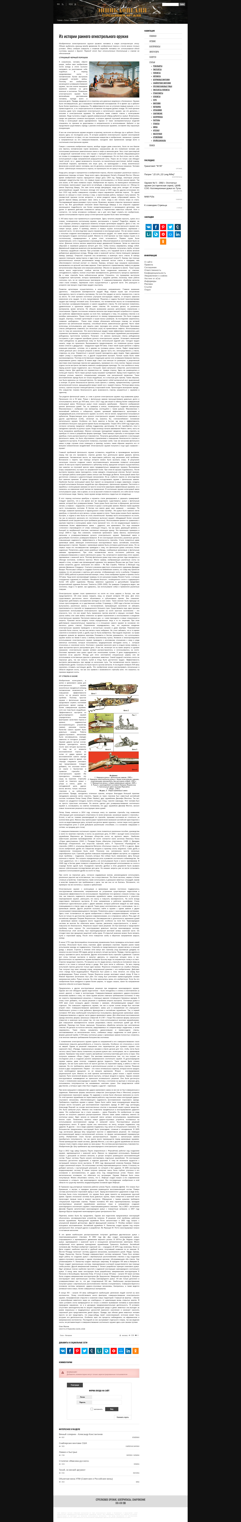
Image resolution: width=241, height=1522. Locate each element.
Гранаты (156, 123)
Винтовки (157, 103)
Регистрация (75, 1385)
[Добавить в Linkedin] (128, 1351)
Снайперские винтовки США (73, 1443)
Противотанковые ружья (162, 86)
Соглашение (150, 267)
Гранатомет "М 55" (153, 166)
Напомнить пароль (123, 1417)
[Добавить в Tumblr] (92, 1351)
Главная (152, 36)
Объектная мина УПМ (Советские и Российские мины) (86, 1479)
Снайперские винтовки (162, 83)
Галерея (152, 57)
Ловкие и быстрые (68, 1452)
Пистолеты (157, 69)
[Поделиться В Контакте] (63, 1351)
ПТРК (155, 100)
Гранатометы (158, 93)
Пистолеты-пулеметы (161, 90)
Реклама (148, 284)
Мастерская (157, 134)
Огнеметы (156, 96)
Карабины (157, 107)
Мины (155, 127)
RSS (58, 4)
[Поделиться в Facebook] (70, 1351)
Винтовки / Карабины (133, 1455)
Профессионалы (159, 140)
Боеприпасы (154, 46)
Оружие (152, 41)
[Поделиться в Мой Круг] (114, 1351)
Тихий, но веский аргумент (72, 1470)
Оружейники (158, 137)
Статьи (152, 62)
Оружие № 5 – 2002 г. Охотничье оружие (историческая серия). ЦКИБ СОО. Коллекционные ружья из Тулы (162, 186)
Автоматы (157, 76)
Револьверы (157, 66)
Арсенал (156, 130)
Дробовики (157, 110)
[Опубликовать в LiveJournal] (106, 1351)
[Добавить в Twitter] (84, 1351)
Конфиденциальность (155, 273)
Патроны (156, 120)
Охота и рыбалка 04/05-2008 (72, 1329)
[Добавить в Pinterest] (77, 1351)
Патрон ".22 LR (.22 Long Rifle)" (159, 174)
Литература (154, 52)
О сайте (148, 262)
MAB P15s (149, 197)
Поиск (152, 145)
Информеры (150, 281)
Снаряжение (157, 113)
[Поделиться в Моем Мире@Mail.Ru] (121, 1351)
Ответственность (152, 270)
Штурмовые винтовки (161, 79)
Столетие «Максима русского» (74, 1461)
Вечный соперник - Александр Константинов (81, 1434)
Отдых (147, 289)
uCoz (158, 278)
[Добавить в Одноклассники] (135, 1351)
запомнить (98, 1409)
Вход (71, 4)
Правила (148, 265)
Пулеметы (157, 73)
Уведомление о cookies (155, 276)
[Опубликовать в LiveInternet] (99, 1351)
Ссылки (148, 287)
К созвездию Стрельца (155, 205)
